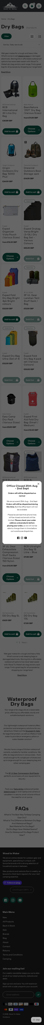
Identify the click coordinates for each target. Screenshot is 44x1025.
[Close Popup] (38, 483)
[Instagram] (22, 537)
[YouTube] (25, 537)
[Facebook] (18, 537)
